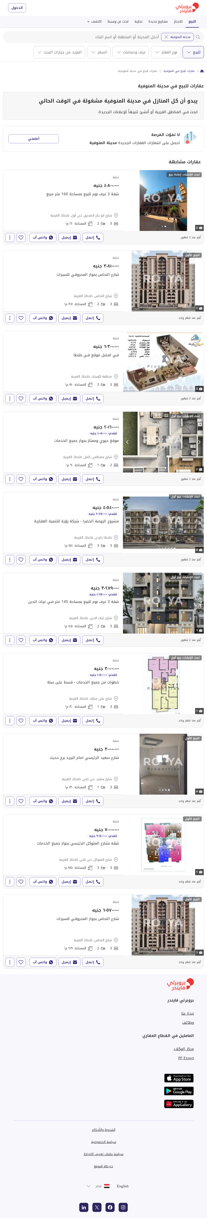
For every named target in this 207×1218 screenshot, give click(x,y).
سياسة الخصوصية (103, 1142)
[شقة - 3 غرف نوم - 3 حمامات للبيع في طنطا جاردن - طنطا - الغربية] (103, 529)
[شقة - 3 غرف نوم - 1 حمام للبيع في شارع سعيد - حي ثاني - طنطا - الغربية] (103, 771)
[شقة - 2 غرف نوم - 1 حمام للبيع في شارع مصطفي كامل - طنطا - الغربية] (103, 448)
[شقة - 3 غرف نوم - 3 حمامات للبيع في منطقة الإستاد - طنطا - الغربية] (103, 368)
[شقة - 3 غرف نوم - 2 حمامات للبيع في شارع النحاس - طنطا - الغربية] (103, 287)
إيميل (66, 237)
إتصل (90, 237)
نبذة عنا (187, 1013)
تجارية (138, 21)
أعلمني (33, 138)
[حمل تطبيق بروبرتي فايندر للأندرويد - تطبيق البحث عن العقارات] (179, 1091)
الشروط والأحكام (103, 1130)
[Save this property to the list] (20, 237)
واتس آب (40, 237)
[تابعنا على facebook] (110, 1207)
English (123, 1186)
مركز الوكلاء (184, 1048)
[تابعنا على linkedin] (83, 1207)
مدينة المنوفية (180, 37)
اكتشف (96, 21)
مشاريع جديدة (158, 21)
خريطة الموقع (103, 1166)
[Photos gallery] (163, 200)
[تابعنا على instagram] (123, 1207)
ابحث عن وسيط (118, 21)
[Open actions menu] (9, 237)
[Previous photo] (127, 200)
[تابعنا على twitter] (96, 1207)
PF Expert (186, 1058)
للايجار (178, 21)
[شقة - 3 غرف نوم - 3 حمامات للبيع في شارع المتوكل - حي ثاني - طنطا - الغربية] (103, 851)
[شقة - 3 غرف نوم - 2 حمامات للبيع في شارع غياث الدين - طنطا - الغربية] (103, 610)
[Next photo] (199, 200)
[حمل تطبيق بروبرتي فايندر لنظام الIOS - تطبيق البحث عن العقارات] (179, 1078)
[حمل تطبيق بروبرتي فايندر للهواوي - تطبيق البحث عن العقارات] (179, 1103)
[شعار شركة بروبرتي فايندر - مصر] (187, 8)
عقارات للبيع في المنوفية (179, 71)
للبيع (192, 21)
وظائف (188, 1022)
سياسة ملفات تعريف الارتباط (103, 1154)
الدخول (17, 8)
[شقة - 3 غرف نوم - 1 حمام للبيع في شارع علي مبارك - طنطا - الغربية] (103, 690)
